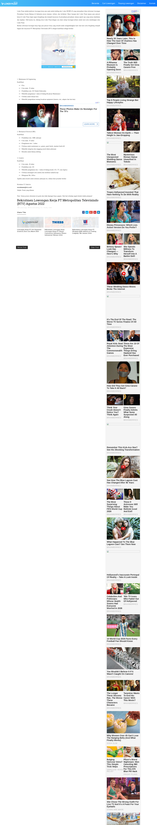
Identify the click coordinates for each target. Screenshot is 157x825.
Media (45, 207)
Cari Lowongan (108, 3)
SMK (50, 207)
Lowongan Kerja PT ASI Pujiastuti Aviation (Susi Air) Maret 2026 (29, 230)
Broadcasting (35, 207)
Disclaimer (141, 3)
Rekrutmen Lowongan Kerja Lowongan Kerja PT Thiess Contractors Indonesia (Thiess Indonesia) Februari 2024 (55, 232)
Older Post (95, 247)
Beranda (95, 3)
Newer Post (21, 247)
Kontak (152, 3)
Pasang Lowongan (126, 3)
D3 (41, 207)
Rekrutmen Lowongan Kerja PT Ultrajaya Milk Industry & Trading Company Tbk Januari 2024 (84, 231)
